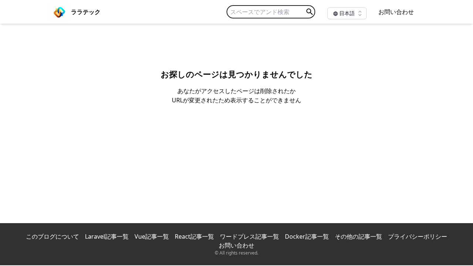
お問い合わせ (396, 12)
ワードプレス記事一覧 (249, 236)
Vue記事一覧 (152, 236)
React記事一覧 (194, 236)
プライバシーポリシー (417, 236)
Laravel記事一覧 (107, 236)
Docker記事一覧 (307, 236)
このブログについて (52, 236)
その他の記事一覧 (358, 236)
